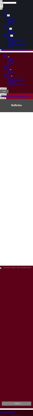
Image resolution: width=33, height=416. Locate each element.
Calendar (6, 66)
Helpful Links (11, 72)
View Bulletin (16, 122)
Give (4, 91)
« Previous (7, 255)
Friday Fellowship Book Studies (16, 83)
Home (5, 53)
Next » (16, 258)
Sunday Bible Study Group (14, 79)
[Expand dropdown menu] (10, 69)
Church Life (7, 75)
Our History (10, 59)
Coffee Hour (10, 85)
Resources (6, 69)
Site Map (2, 412)
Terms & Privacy (10, 412)
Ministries (9, 77)
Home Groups (11, 82)
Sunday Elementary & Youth (15, 80)
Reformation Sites (16, 415)
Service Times (11, 61)
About (5, 56)
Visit (5, 55)
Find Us (6, 74)
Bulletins (9, 71)
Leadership (10, 63)
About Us (9, 58)
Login (1, 415)
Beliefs (9, 64)
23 (28, 255)
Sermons (6, 67)
